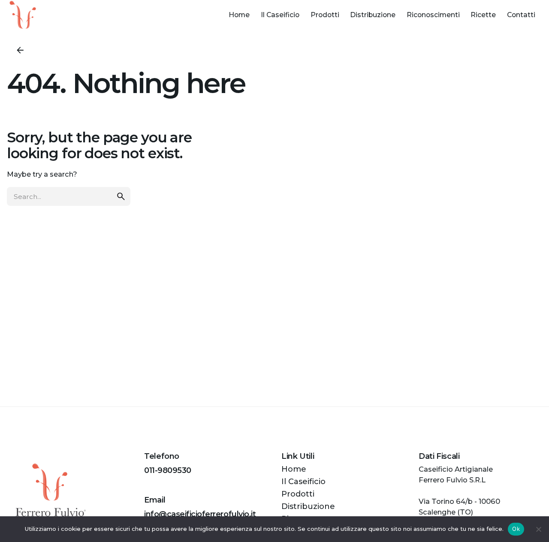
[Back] (20, 50)
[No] (538, 529)
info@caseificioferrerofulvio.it (200, 514)
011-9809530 (167, 470)
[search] (121, 196)
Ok (516, 528)
